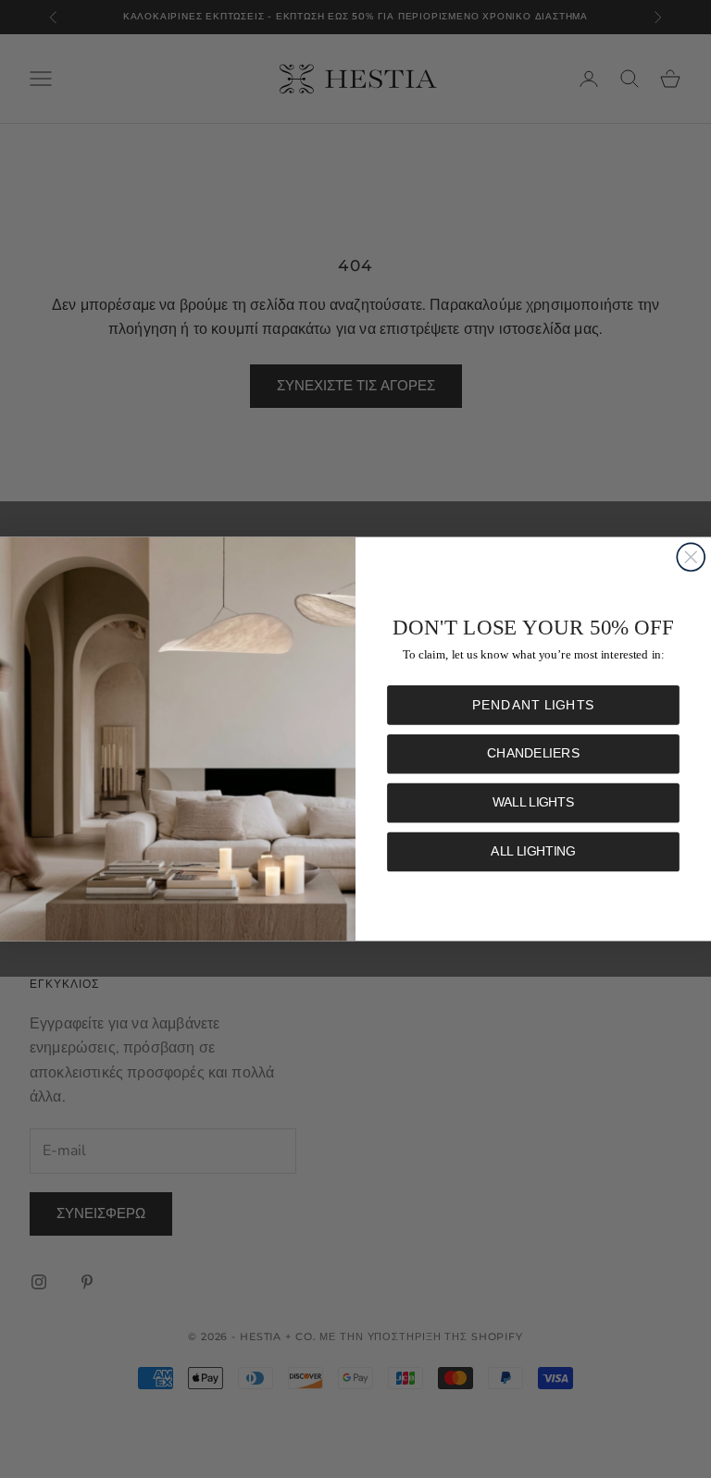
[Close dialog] (691, 557)
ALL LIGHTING (533, 851)
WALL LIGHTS (534, 802)
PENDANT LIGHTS (533, 705)
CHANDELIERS (533, 754)
